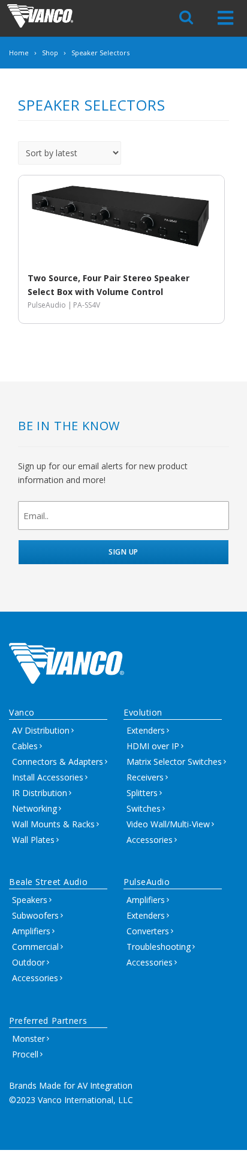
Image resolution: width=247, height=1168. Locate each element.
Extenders (145, 730)
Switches (143, 808)
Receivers (145, 777)
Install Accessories (47, 777)
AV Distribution (41, 730)
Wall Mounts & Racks (53, 824)
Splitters (142, 792)
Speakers (29, 899)
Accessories (149, 839)
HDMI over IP (152, 746)
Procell (25, 1054)
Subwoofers (35, 915)
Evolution (142, 712)
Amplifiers (31, 931)
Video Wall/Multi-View (168, 824)
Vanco (22, 712)
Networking (34, 808)
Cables (25, 746)
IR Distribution (39, 792)
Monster (28, 1038)
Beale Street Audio (48, 881)
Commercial (35, 946)
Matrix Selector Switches (174, 761)
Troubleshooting (158, 946)
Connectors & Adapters (57, 761)
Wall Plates (33, 839)
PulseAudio (146, 881)
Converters (147, 931)
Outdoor (28, 962)
